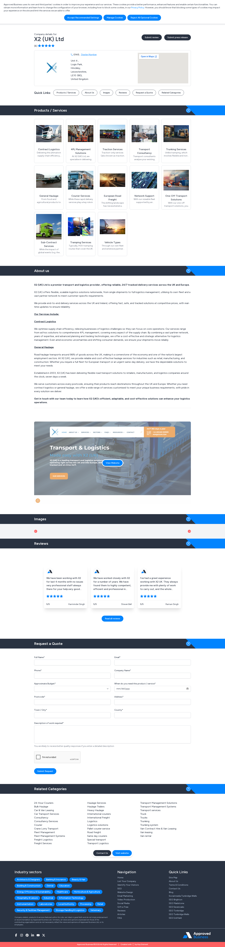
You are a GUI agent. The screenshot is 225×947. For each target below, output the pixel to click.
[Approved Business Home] (196, 935)
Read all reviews (112, 618)
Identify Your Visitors (128, 885)
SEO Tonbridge (176, 910)
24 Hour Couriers (43, 802)
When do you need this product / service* (135, 683)
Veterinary (95, 910)
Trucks (143, 817)
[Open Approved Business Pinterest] (27, 935)
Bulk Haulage (41, 806)
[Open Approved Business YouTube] (38, 935)
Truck (143, 813)
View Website (112, 463)
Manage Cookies (115, 17)
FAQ (119, 918)
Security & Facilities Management (33, 910)
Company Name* (122, 670)
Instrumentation (25, 904)
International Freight (98, 817)
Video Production (126, 899)
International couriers (99, 813)
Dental (50, 885)
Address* (119, 697)
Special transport (96, 839)
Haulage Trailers (96, 806)
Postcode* (39, 697)
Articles (121, 914)
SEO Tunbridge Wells (179, 914)
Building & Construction (29, 885)
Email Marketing (125, 896)
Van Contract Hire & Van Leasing (158, 828)
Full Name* (39, 657)
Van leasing (146, 832)
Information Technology (71, 898)
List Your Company (126, 881)
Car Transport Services (46, 813)
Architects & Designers (28, 879)
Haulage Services (96, 802)
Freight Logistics (43, 839)
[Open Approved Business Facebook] (16, 935)
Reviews (123, 92)
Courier (38, 824)
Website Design (125, 892)
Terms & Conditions (178, 885)
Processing (85, 904)
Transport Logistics (98, 843)
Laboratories (45, 904)
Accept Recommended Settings (83, 17)
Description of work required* (49, 723)
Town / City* (40, 710)
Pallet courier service (98, 828)
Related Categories (171, 92)
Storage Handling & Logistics (70, 910)
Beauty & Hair (78, 879)
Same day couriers (97, 835)
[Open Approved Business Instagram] (21, 935)
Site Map (173, 877)
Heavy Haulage (95, 810)
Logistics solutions (97, 824)
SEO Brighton (175, 899)
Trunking (144, 821)
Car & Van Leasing (44, 810)
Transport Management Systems (158, 806)
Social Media (123, 903)
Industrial (48, 898)
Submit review (152, 37)
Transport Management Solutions (158, 802)
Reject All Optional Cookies (144, 17)
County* (118, 710)
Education (64, 885)
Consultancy (41, 817)
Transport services (150, 810)
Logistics (92, 821)
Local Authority (66, 904)
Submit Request (45, 771)
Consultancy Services (46, 821)
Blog (171, 892)
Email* (117, 657)
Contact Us (102, 853)
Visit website (122, 853)
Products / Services (66, 92)
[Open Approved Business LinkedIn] (32, 935)
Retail (100, 904)
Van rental (145, 835)
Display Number (89, 54)
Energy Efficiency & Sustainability (34, 892)
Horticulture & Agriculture (87, 892)
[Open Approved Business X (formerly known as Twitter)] (43, 935)
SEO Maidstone (176, 903)
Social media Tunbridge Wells (183, 896)
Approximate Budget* (45, 683)
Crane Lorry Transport (46, 828)
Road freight (94, 832)
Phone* (38, 670)
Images (106, 92)
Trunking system (149, 824)
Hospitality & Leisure (27, 898)
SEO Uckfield (175, 918)
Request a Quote (144, 92)
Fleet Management (44, 832)
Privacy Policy (137, 7)
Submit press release (177, 37)
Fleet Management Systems (49, 835)
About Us (89, 92)
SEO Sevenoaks (176, 907)
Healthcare (62, 892)
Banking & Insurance (56, 879)
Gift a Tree (122, 907)
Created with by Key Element (134, 944)
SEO (119, 888)
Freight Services (43, 843)
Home (120, 877)
